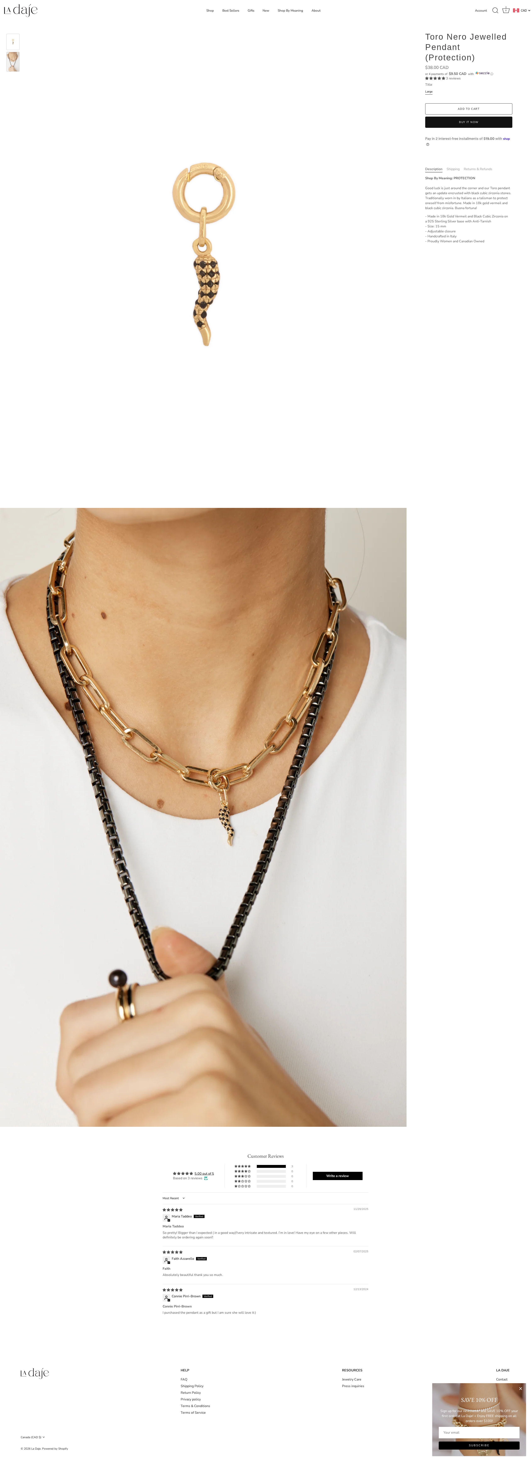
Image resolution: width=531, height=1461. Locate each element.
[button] (468, 73)
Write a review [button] (337, 1176)
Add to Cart (469, 109)
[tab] (436, 169)
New (266, 11)
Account (481, 11)
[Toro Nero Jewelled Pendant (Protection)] (12, 42)
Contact (502, 1379)
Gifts (251, 11)
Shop (210, 11)
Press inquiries (353, 1386)
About (316, 11)
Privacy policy (191, 1399)
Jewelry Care (351, 1379)
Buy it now (469, 122)
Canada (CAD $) (31, 1437)
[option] (13, 43)
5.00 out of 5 (204, 1173)
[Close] (520, 1388)
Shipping (453, 169)
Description (433, 169)
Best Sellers (230, 11)
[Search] (495, 10)
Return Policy (191, 1392)
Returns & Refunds (478, 169)
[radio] (428, 92)
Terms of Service (193, 1412)
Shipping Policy (192, 1386)
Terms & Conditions (195, 1406)
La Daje (36, 1449)
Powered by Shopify (55, 1449)
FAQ (184, 1379)
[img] (173, 1210)
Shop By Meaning (290, 11)
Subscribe (479, 1445)
